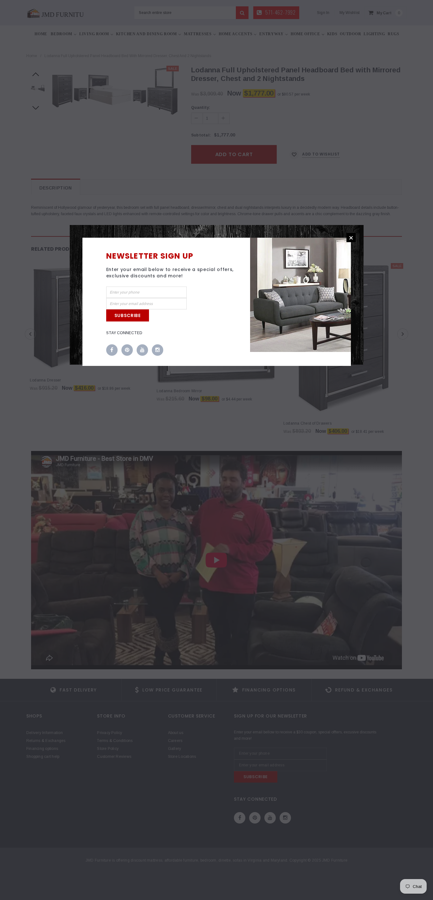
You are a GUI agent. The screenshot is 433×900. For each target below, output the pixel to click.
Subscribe (127, 315)
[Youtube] (142, 350)
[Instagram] (157, 350)
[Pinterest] (127, 350)
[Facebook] (112, 350)
